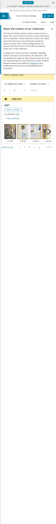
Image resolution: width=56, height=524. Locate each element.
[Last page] (24, 90)
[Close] (52, 29)
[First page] (4, 90)
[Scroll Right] (48, 131)
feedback (34, 63)
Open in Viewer (13, 110)
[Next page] (19, 90)
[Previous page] (10, 90)
